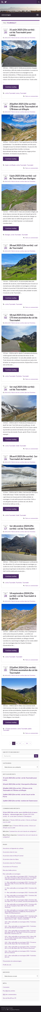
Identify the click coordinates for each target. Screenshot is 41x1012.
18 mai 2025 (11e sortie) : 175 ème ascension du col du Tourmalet (23, 318)
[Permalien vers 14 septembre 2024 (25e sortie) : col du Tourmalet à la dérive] (19, 617)
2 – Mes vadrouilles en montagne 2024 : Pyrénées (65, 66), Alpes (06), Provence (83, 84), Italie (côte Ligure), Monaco (21, 883)
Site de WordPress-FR (9, 998)
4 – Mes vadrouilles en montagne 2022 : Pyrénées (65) (21, 892)
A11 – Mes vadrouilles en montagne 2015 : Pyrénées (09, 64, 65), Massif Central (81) (20, 926)
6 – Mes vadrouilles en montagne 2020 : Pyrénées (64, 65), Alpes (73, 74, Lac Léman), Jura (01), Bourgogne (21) (21, 900)
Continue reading (10, 87)
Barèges (7, 234)
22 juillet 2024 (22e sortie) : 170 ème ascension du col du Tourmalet (23, 670)
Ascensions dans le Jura (10, 852)
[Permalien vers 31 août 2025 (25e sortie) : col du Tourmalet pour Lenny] (19, 53)
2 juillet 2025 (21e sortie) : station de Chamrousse (20, 801)
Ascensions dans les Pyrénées (12, 863)
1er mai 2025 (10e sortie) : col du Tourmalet (22, 388)
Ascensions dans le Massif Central (13, 855)
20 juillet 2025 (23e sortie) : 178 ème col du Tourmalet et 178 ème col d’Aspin (23, 106)
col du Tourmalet (10, 93)
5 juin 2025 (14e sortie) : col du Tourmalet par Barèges (22, 177)
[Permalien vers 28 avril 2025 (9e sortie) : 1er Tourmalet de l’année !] (19, 478)
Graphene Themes (14, 1009)
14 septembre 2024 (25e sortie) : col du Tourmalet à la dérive (22, 596)
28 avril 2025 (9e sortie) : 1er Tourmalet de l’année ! (23, 457)
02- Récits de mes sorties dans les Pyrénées (22, 37)
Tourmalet (23, 93)
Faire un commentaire (31, 96)
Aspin (7, 165)
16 (27, 743)
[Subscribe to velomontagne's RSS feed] (2, 1)
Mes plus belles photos (10, 870)
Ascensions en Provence (10, 866)
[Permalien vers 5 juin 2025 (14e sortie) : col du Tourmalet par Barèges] (19, 197)
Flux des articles (9, 991)
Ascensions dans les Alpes (11, 859)
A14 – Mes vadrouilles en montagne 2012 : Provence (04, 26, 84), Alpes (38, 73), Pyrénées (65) (20, 943)
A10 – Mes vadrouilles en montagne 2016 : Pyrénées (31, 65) (20, 922)
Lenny (17, 93)
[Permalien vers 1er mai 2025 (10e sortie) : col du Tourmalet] (19, 408)
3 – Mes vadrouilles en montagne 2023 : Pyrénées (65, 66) (21, 888)
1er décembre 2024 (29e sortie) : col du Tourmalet (21, 527)
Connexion (6, 987)
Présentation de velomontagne (12, 961)
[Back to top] (36, 1007)
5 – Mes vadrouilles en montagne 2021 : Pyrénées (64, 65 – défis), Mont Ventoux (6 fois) (21, 896)
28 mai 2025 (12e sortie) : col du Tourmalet (23, 246)
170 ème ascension (11, 728)
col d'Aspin (12, 165)
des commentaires (9, 994)
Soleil (17, 446)
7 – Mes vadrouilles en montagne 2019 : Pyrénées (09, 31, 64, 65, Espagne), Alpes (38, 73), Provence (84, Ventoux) (21, 905)
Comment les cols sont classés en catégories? (23, 831)
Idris (6, 37)
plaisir (29, 728)
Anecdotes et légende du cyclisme (13, 848)
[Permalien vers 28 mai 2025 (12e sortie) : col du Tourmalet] (19, 267)
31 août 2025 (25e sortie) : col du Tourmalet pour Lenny (22, 32)
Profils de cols (7, 965)
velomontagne (6, 15)
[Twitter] (5, 1)
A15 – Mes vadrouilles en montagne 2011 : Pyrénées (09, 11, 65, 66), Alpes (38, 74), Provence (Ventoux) (20, 947)
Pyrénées (19, 376)
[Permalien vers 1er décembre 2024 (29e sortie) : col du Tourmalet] (19, 547)
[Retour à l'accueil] (20, 8)
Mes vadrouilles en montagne (11, 874)
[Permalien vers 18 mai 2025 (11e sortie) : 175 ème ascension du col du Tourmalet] (19, 338)
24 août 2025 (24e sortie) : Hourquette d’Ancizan (20, 784)
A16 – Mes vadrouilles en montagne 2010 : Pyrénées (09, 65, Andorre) (20, 951)
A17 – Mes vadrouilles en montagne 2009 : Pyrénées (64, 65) (20, 956)
